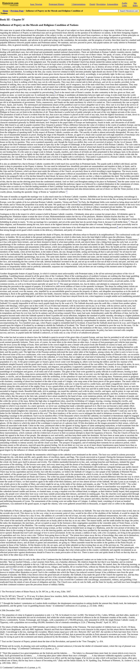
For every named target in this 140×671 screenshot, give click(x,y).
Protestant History (56, 4)
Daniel (92, 4)
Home (5, 11)
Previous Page (17, 11)
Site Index (135, 4)
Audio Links (124, 4)
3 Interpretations (78, 4)
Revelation (101, 4)
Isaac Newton (36, 4)
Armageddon (112, 4)
